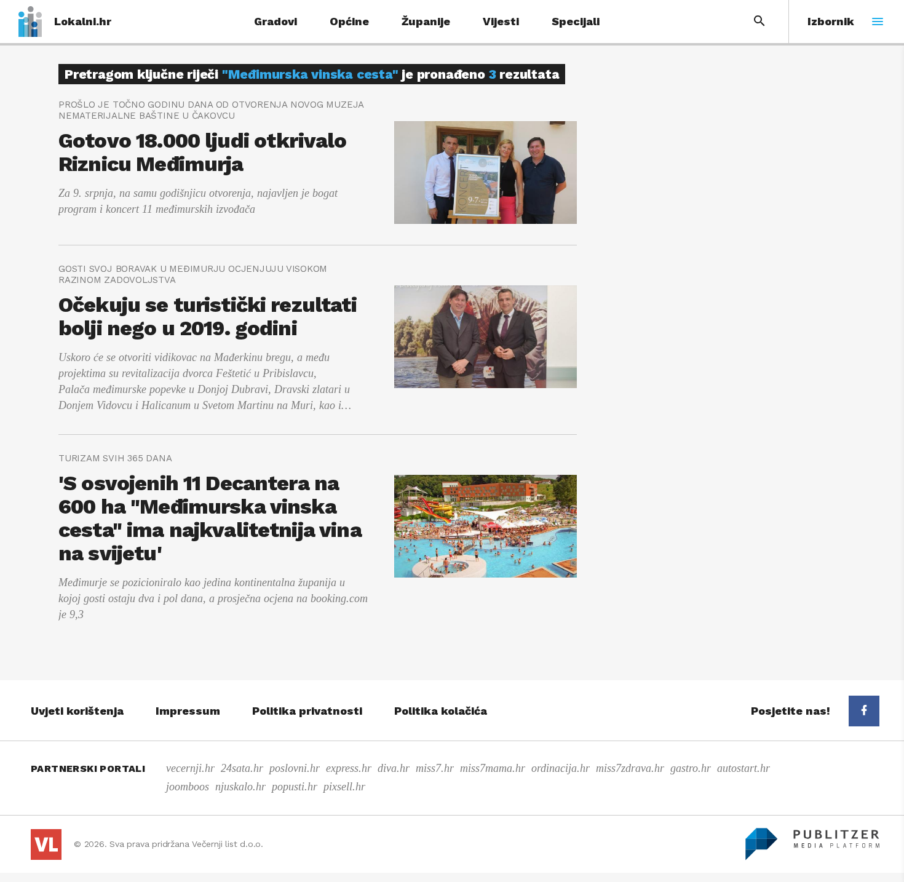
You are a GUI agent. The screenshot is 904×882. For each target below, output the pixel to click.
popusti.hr (294, 787)
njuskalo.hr (240, 787)
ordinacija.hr (560, 768)
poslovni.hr (294, 768)
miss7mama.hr (492, 768)
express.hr (348, 768)
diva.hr (394, 768)
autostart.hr (743, 768)
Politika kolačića (440, 710)
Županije (426, 21)
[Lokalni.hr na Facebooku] (864, 711)
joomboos (187, 787)
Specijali (576, 21)
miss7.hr (435, 768)
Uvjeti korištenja (77, 710)
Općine (349, 21)
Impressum (188, 710)
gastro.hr (690, 768)
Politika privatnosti (307, 710)
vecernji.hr (190, 768)
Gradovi (275, 21)
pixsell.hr (344, 787)
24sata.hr (242, 768)
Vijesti (501, 21)
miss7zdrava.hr (630, 768)
